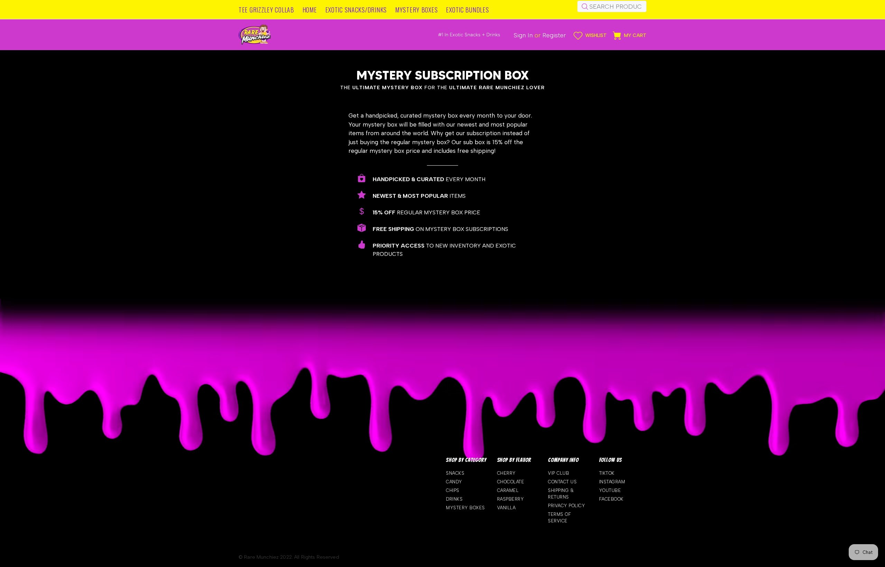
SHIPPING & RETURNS (561, 494)
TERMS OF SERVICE (559, 517)
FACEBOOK (611, 499)
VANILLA (506, 507)
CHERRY (506, 473)
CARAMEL (508, 490)
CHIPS (452, 490)
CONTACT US (562, 481)
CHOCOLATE (510, 481)
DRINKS (454, 499)
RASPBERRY (510, 499)
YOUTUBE (610, 490)
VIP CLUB (558, 473)
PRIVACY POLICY (566, 505)
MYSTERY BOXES (465, 507)
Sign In (523, 35)
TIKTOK (607, 473)
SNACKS (455, 473)
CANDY (454, 481)
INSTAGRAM (612, 481)
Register (554, 35)
